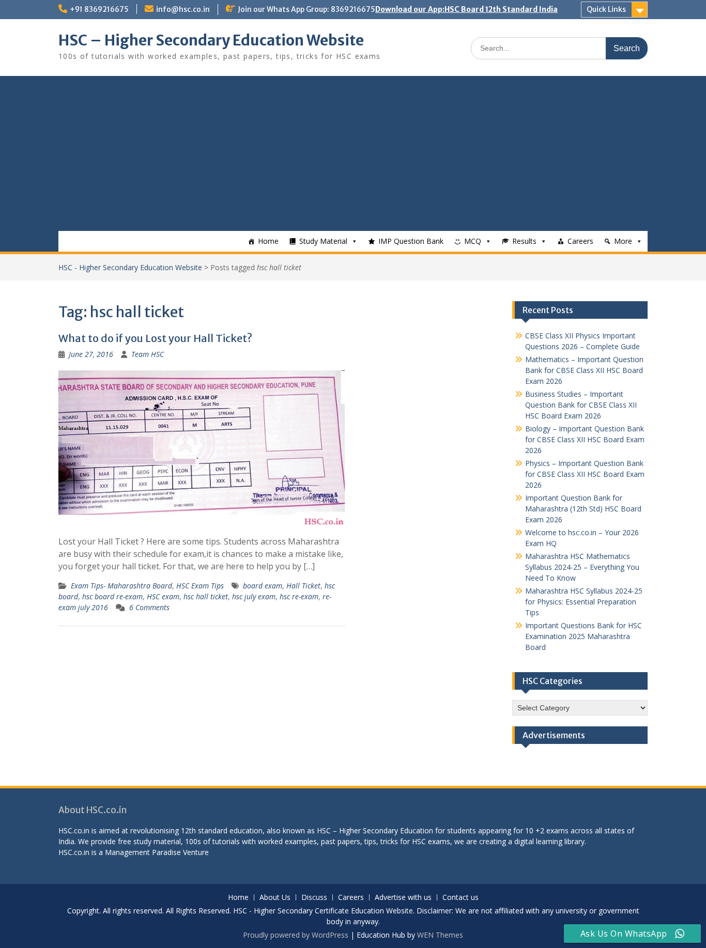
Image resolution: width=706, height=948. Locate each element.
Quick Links (606, 9)
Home (268, 241)
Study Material (323, 241)
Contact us (460, 897)
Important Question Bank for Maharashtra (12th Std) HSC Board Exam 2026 (583, 508)
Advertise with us (403, 897)
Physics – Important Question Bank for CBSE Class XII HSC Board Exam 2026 (584, 474)
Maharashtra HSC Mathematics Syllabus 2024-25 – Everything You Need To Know (582, 567)
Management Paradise (143, 852)
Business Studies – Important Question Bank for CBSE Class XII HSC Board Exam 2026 (581, 405)
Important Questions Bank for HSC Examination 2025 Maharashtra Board (583, 636)
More (623, 241)
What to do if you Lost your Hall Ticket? (155, 338)
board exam (262, 585)
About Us (274, 897)
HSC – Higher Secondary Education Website (211, 40)
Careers (580, 241)
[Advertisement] (353, 153)
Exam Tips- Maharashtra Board (121, 585)
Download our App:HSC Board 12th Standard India (466, 9)
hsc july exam (253, 596)
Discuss (314, 897)
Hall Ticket (303, 585)
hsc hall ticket (205, 596)
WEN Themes (440, 935)
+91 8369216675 (99, 9)
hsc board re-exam (112, 596)
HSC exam (163, 596)
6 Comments (149, 607)
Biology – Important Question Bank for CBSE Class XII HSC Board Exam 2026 (584, 439)
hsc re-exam (299, 596)
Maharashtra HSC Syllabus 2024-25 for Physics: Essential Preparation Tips (583, 601)
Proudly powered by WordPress (295, 935)
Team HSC (147, 354)
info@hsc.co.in (183, 9)
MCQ (472, 241)
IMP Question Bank (410, 241)
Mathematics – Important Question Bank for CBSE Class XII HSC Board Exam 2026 (584, 370)
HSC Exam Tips (200, 585)
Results (524, 241)
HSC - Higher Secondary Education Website (130, 267)
